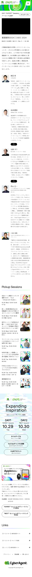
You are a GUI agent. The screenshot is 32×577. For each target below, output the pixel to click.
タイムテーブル (25, 14)
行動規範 (16, 554)
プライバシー (7, 554)
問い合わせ (25, 554)
